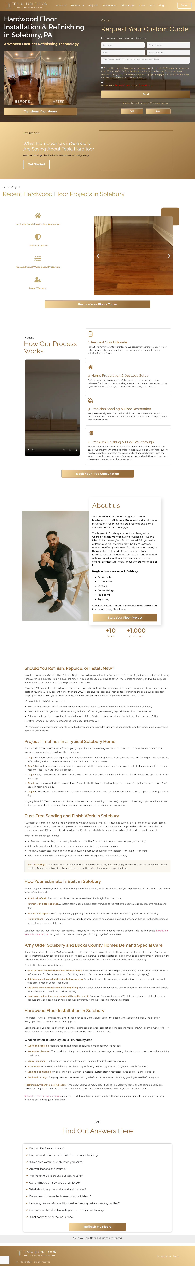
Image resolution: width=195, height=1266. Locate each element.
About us (61, 5)
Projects (93, 5)
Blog (161, 5)
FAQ (152, 5)
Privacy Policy (145, 85)
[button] (97, 255)
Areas (142, 5)
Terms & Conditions (124, 85)
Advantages (128, 5)
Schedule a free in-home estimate (43, 1096)
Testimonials (109, 5)
